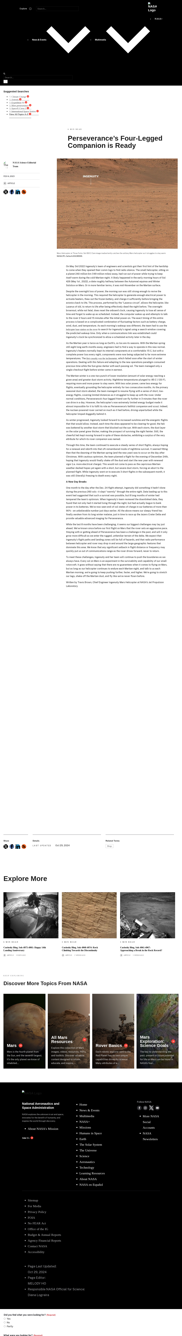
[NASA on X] (151, 1108)
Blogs (109, 846)
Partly (10, 1326)
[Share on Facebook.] (11, 192)
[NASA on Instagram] (145, 1108)
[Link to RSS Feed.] (24, 192)
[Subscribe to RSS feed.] (24, 846)
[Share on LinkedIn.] (18, 192)
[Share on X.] (5, 192)
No (8, 1322)
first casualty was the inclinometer (101, 358)
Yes (9, 1318)
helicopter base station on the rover (82, 329)
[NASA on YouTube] (157, 1108)
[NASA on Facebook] (139, 1108)
